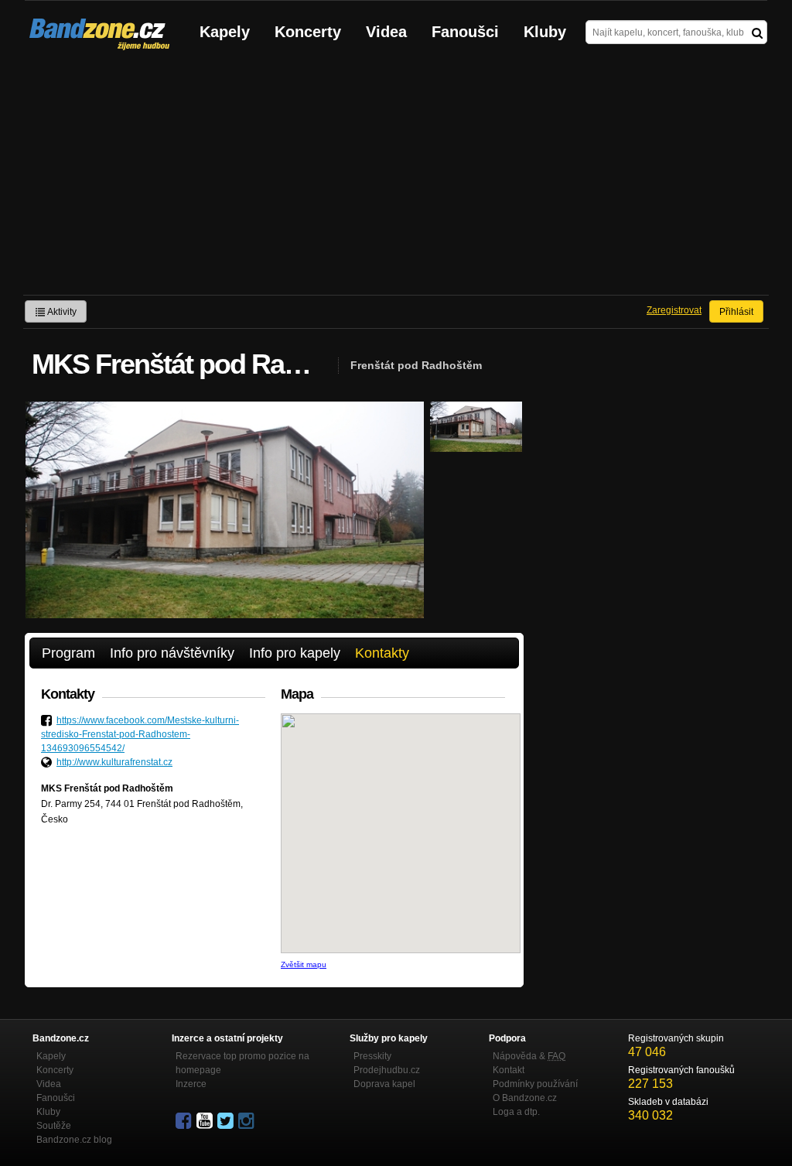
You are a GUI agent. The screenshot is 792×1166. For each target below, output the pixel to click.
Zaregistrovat (674, 310)
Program (68, 653)
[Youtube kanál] (205, 1121)
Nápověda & (529, 1056)
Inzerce (191, 1084)
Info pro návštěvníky (172, 653)
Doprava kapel (384, 1084)
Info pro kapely (294, 653)
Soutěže (53, 1125)
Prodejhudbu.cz (386, 1070)
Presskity (372, 1056)
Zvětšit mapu (303, 964)
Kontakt (508, 1070)
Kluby (545, 31)
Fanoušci (465, 31)
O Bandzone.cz (525, 1097)
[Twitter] (226, 1121)
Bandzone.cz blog (74, 1139)
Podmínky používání (535, 1084)
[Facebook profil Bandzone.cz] (185, 1121)
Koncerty (308, 31)
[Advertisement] (396, 178)
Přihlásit (736, 311)
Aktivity (61, 311)
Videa (386, 31)
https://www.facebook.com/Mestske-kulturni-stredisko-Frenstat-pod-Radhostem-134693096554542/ (140, 734)
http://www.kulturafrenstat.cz (114, 762)
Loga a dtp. (516, 1111)
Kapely (225, 31)
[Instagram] (247, 1121)
